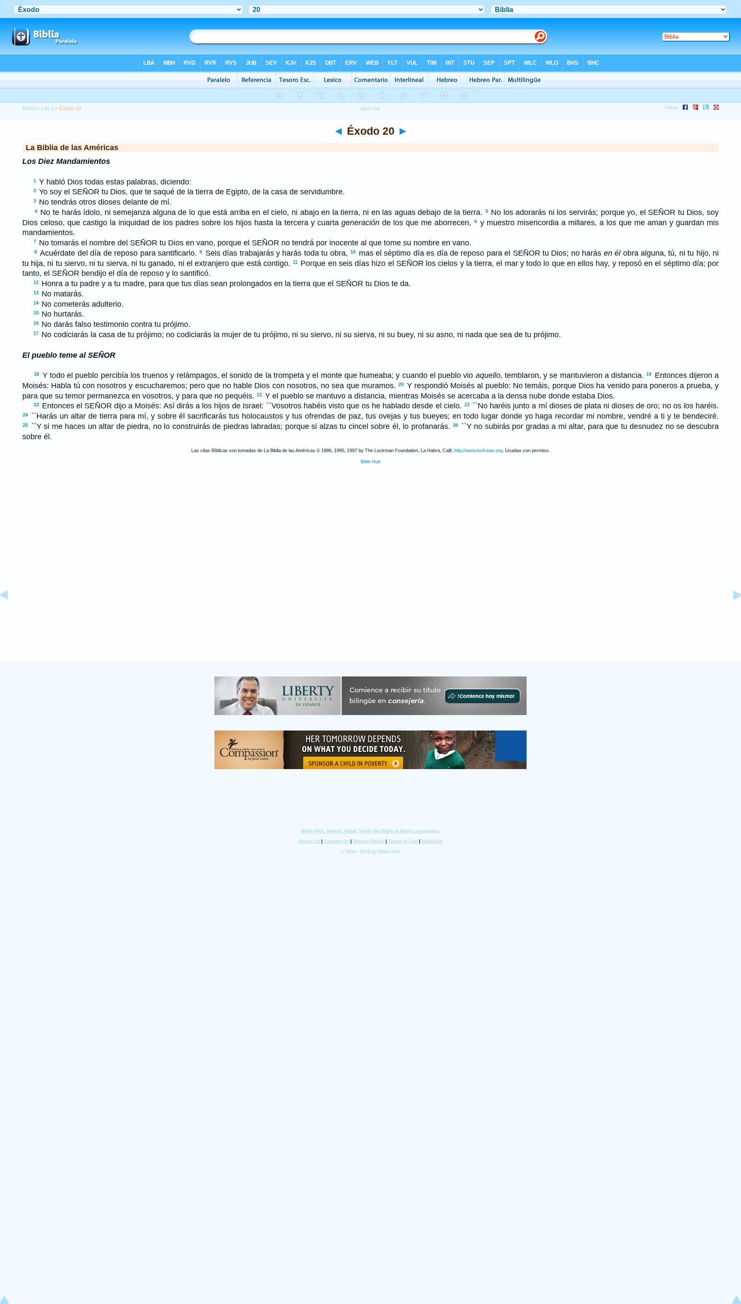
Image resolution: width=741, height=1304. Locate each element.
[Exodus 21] (730, 614)
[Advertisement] (370, 608)
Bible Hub (370, 461)
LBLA (47, 109)
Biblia (29, 109)
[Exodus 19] (10, 614)
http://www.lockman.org (478, 450)
